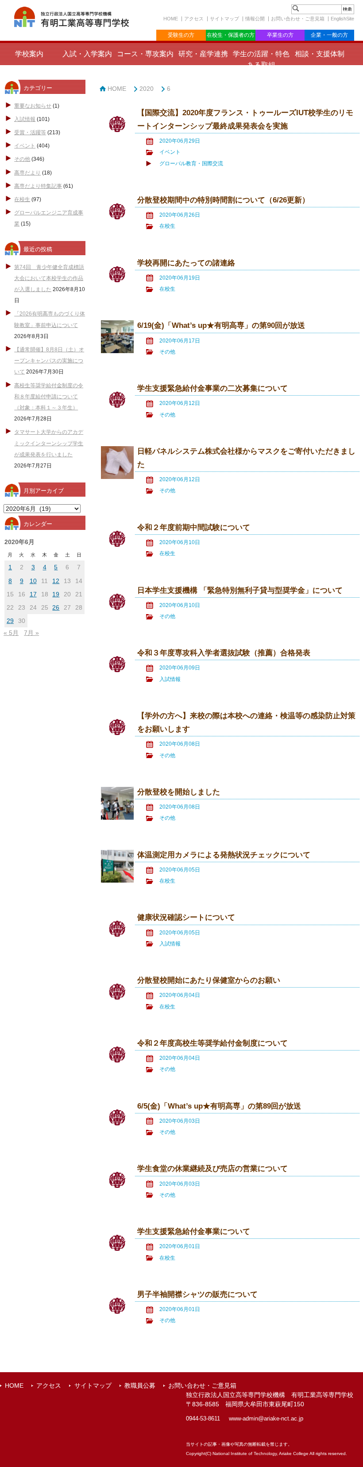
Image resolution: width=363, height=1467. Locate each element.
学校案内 (29, 54)
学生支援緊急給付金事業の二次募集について (212, 388)
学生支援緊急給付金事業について (193, 1231)
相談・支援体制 (319, 54)
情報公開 (255, 18)
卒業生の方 (280, 35)
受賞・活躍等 (30, 132)
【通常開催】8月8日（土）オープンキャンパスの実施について (49, 360)
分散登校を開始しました (178, 792)
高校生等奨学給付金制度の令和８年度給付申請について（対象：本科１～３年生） (48, 396)
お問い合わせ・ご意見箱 (297, 18)
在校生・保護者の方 (231, 35)
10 (33, 580)
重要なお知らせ (32, 106)
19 (55, 594)
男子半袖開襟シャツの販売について (197, 1294)
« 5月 (11, 632)
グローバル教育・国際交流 (191, 163)
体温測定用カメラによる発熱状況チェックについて (223, 855)
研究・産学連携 (203, 54)
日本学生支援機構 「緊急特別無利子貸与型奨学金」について (240, 590)
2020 (146, 88)
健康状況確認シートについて (186, 917)
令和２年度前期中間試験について (193, 527)
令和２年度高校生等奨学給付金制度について (212, 1043)
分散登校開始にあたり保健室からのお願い (208, 980)
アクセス (194, 18)
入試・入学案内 (87, 54)
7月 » (31, 632)
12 (55, 580)
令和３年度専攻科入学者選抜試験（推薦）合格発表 (223, 653)
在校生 (22, 199)
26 (55, 607)
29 (10, 620)
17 (33, 594)
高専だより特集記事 (38, 186)
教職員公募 (139, 1385)
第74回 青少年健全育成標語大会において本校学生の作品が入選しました (49, 278)
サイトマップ (224, 18)
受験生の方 (181, 35)
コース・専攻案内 (145, 54)
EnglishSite (342, 18)
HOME (170, 18)
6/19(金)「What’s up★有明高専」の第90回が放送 (221, 325)
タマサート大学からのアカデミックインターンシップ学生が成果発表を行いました (48, 443)
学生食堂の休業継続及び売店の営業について (212, 1168)
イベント (24, 146)
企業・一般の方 (329, 35)
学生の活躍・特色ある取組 (261, 59)
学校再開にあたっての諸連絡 (186, 263)
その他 (22, 159)
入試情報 (24, 119)
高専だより (27, 173)
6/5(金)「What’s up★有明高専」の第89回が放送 (219, 1106)
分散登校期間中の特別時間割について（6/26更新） (223, 200)
